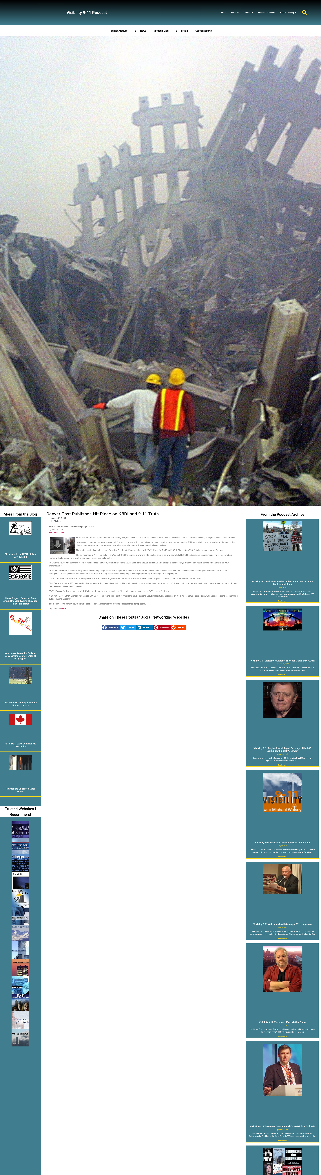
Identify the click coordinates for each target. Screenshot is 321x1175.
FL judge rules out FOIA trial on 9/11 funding (20, 555)
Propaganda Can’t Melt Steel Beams (20, 790)
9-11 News (140, 30)
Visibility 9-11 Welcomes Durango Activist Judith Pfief (282, 842)
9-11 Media (182, 30)
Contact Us (248, 12)
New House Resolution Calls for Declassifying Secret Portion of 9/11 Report (20, 656)
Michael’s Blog (161, 30)
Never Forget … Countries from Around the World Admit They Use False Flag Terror (20, 601)
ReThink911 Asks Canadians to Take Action (20, 745)
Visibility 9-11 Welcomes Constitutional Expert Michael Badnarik (282, 1126)
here (64, 608)
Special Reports (203, 30)
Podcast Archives (118, 30)
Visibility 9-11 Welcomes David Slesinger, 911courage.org (282, 924)
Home (223, 12)
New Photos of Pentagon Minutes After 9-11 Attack (20, 704)
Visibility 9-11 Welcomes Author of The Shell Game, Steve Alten (282, 660)
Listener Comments (266, 12)
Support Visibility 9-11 (289, 12)
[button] (304, 12)
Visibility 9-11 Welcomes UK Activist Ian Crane (282, 1022)
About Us (235, 12)
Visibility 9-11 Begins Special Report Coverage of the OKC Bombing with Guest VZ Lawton (282, 749)
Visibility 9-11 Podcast (87, 12)
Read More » (282, 601)
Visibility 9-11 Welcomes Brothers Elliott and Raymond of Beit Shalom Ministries (282, 583)
